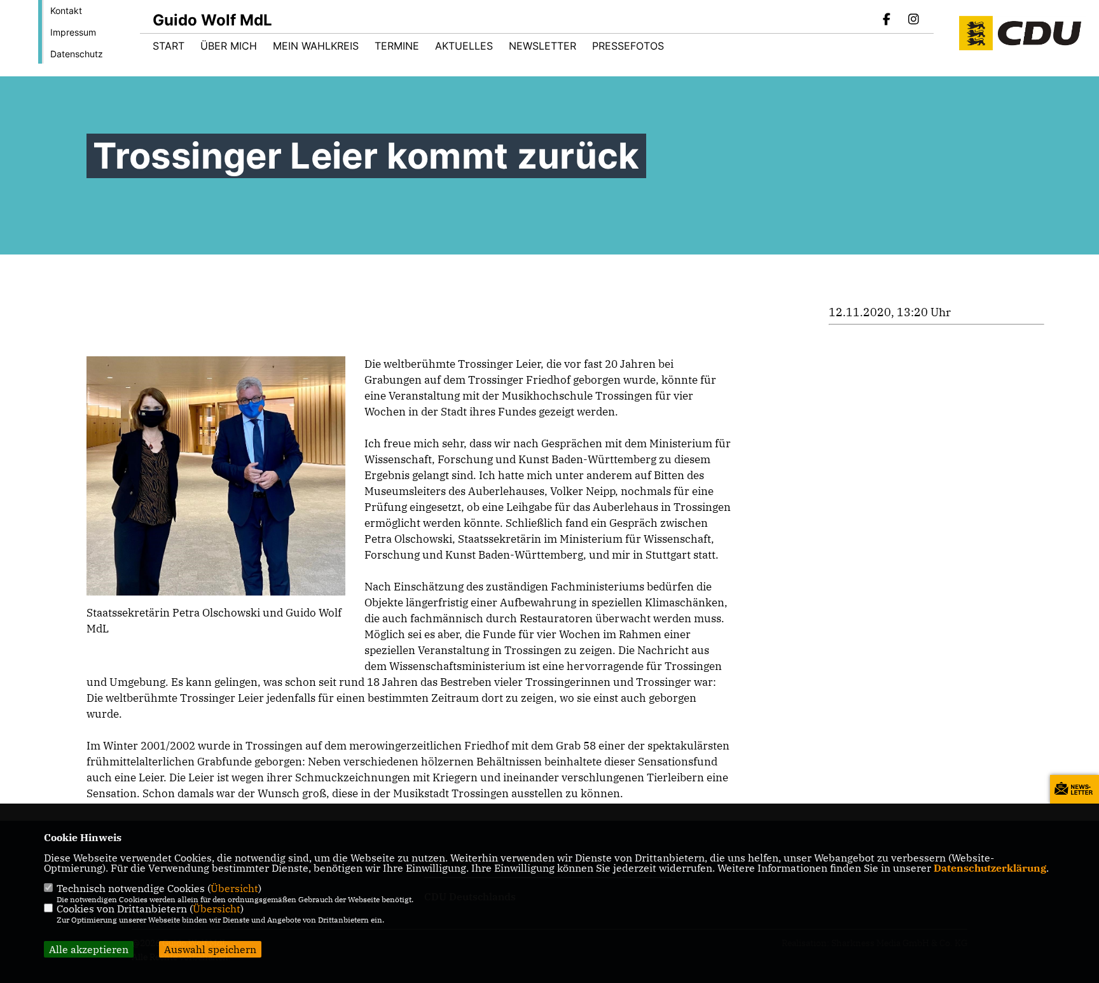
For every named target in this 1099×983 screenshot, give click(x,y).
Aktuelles (464, 46)
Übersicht (234, 888)
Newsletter (542, 46)
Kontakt (66, 10)
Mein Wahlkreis (316, 46)
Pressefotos (628, 46)
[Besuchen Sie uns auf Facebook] (887, 20)
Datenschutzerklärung (990, 867)
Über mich (228, 46)
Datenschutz (76, 53)
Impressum (73, 32)
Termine (397, 46)
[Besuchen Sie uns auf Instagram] (913, 20)
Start (168, 46)
